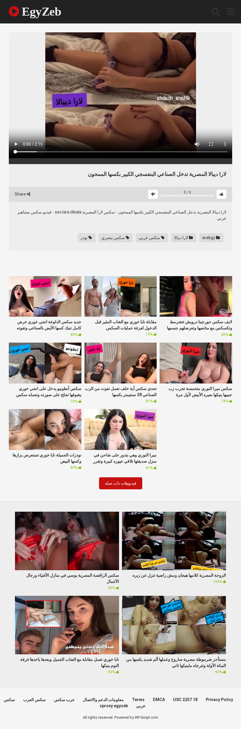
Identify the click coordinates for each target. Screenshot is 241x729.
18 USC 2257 (185, 699)
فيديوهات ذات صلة (120, 483)
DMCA (159, 699)
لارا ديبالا (181, 237)
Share (21, 194)
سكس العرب (34, 699)
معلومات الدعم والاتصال (103, 699)
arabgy (209, 237)
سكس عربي (150, 237)
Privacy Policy (219, 699)
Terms (138, 699)
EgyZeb (40, 11)
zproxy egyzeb (114, 705)
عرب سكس (64, 699)
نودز (84, 237)
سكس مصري (113, 237)
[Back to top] (221, 711)
